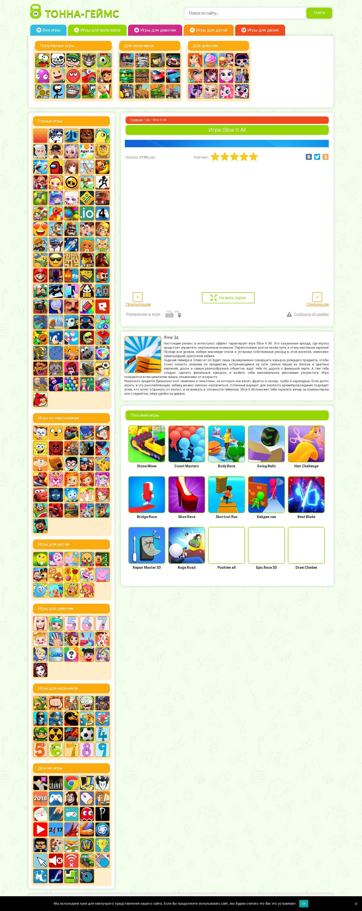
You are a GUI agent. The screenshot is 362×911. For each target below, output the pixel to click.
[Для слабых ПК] (87, 783)
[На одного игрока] (102, 798)
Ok (304, 903)
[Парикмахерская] (71, 639)
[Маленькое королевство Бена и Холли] (71, 559)
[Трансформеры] (56, 495)
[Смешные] (40, 337)
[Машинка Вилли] (89, 75)
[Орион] (102, 275)
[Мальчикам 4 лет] (102, 734)
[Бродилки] (87, 182)
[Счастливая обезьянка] (71, 353)
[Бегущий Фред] (40, 182)
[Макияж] (195, 75)
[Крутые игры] (56, 260)
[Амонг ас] (56, 167)
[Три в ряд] (102, 353)
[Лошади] (102, 260)
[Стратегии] (71, 734)
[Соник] (56, 337)
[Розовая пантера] (56, 479)
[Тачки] (40, 495)
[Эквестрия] (226, 91)
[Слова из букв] (102, 322)
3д (147, 120)
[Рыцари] (126, 91)
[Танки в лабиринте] (157, 91)
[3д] (71, 136)
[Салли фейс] (71, 322)
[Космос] (71, 244)
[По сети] (71, 814)
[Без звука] (56, 860)
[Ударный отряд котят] (56, 368)
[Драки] (56, 703)
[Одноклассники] (326, 157)
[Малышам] (87, 559)
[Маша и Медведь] (40, 574)
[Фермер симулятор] (87, 860)
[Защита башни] (71, 703)
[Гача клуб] (56, 198)
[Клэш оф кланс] (102, 229)
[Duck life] (102, 136)
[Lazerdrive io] (56, 876)
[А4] (40, 151)
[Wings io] (71, 845)
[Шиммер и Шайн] (87, 510)
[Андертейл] (57, 60)
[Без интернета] (71, 860)
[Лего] (87, 260)
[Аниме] (71, 167)
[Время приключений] (56, 432)
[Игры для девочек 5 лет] (71, 623)
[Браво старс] (71, 182)
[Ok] (355, 903)
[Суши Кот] (56, 353)
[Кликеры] (42, 75)
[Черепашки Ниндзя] (71, 510)
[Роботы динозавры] (40, 322)
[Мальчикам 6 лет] (56, 749)
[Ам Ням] (42, 60)
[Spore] (102, 829)
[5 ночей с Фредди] (87, 136)
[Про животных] (56, 574)
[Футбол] (87, 734)
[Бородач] (40, 526)
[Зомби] (87, 703)
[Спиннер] (42, 91)
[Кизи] (104, 60)
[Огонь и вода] (71, 275)
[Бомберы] (56, 182)
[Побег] (102, 291)
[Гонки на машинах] (173, 60)
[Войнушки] (40, 703)
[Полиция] (173, 75)
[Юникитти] (241, 91)
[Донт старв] (102, 783)
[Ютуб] (40, 829)
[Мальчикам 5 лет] (40, 749)
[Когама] (57, 75)
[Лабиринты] (71, 260)
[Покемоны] (102, 463)
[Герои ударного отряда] (157, 60)
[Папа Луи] (40, 291)
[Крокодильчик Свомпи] (40, 260)
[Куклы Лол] (241, 60)
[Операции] (56, 639)
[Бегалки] (102, 167)
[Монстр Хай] (210, 75)
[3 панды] (56, 136)
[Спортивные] (71, 337)
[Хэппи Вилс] (40, 384)
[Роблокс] (102, 306)
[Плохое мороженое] (87, 291)
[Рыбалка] (87, 718)
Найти (319, 13)
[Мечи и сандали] (56, 275)
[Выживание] (40, 198)
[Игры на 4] (102, 213)
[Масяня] (40, 463)
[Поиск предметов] (56, 306)
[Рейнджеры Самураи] (40, 479)
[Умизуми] (87, 590)
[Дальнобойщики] (102, 198)
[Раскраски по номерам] (87, 306)
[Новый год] (40, 814)
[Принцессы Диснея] (40, 654)
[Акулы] (40, 167)
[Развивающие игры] (71, 574)
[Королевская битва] (56, 244)
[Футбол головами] (102, 368)
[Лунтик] (56, 559)
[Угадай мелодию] (40, 368)
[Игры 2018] (40, 798)
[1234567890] (40, 136)
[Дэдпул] (56, 448)
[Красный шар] (73, 75)
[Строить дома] (102, 337)
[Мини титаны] (71, 463)
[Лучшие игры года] (102, 845)
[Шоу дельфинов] (102, 384)
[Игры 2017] (56, 829)
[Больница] (56, 623)
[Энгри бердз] (40, 399)
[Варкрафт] (87, 845)
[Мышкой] (87, 798)
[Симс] (56, 654)
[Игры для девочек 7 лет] (102, 623)
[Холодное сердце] (210, 91)
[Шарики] (71, 384)
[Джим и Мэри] (40, 213)
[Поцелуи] (102, 639)
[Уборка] (87, 654)
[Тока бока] (56, 590)
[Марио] (40, 275)
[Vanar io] (87, 876)
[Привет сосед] (71, 306)
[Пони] (195, 91)
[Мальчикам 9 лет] (102, 749)
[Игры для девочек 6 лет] (87, 623)
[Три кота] (71, 590)
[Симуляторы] (87, 322)
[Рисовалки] (87, 574)
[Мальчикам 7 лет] (71, 749)
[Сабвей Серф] (104, 75)
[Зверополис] (71, 448)
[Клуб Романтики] (87, 229)
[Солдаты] (40, 734)
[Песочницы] (56, 814)
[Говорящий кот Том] (89, 60)
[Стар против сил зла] (102, 479)
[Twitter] (317, 157)
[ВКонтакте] (309, 157)
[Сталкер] (56, 734)
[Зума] (71, 213)
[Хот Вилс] (173, 91)
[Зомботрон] (102, 703)
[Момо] (71, 798)
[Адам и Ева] (102, 151)
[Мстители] (87, 463)
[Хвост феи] (102, 495)
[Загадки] (40, 559)
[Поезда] (40, 306)
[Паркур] (56, 291)
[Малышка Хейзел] (40, 639)
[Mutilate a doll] (40, 783)
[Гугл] (71, 783)
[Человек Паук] (56, 510)
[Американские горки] (71, 829)
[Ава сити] (56, 151)
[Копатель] (40, 244)
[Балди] (104, 91)
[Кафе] (226, 60)
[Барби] (40, 623)
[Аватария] (71, 151)
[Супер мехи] (40, 353)
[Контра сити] (40, 718)
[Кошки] (102, 244)
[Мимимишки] (56, 463)
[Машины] (157, 75)
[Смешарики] (40, 590)
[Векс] (102, 182)
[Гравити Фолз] (102, 432)
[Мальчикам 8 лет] (87, 749)
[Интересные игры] (40, 229)
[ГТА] (142, 60)
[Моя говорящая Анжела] (226, 75)
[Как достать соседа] (56, 229)
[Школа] (87, 384)
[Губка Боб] (40, 448)
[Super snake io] (71, 876)
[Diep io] (102, 860)
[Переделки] (87, 639)
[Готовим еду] (210, 60)
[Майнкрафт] (142, 75)
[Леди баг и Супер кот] (102, 448)
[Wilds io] (56, 845)
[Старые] (87, 814)
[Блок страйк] (126, 60)
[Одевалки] (241, 75)
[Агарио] (87, 151)
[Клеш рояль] (71, 229)
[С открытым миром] (56, 322)
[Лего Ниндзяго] (126, 75)
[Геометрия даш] (87, 198)
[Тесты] (71, 654)
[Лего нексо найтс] (56, 718)
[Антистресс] (87, 167)
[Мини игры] (56, 798)
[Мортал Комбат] (71, 718)
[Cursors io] (40, 860)
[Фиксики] (71, 495)
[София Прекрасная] (87, 479)
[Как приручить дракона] (87, 448)
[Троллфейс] (73, 91)
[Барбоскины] (40, 432)
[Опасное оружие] (87, 275)
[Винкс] (195, 60)
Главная (137, 120)
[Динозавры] (56, 213)
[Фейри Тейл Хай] (102, 654)
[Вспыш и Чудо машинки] (71, 432)
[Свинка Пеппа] (102, 574)
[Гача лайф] (71, 198)
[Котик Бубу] (87, 244)
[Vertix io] (40, 845)
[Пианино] (71, 291)
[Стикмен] (57, 91)
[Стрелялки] (142, 91)
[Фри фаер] (87, 368)
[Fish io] (40, 876)
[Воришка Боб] (73, 60)
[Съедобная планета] (87, 353)
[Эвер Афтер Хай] (40, 670)
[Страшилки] (87, 337)
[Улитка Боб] (89, 91)
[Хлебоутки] (40, 510)
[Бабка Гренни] (56, 783)
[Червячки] (56, 384)
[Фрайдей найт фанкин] (71, 368)
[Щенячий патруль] (102, 510)
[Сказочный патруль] (71, 479)
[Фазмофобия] (102, 814)
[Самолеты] (102, 718)
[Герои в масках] (87, 432)
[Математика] (102, 559)
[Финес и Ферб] (87, 495)
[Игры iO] (87, 213)
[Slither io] (87, 829)
